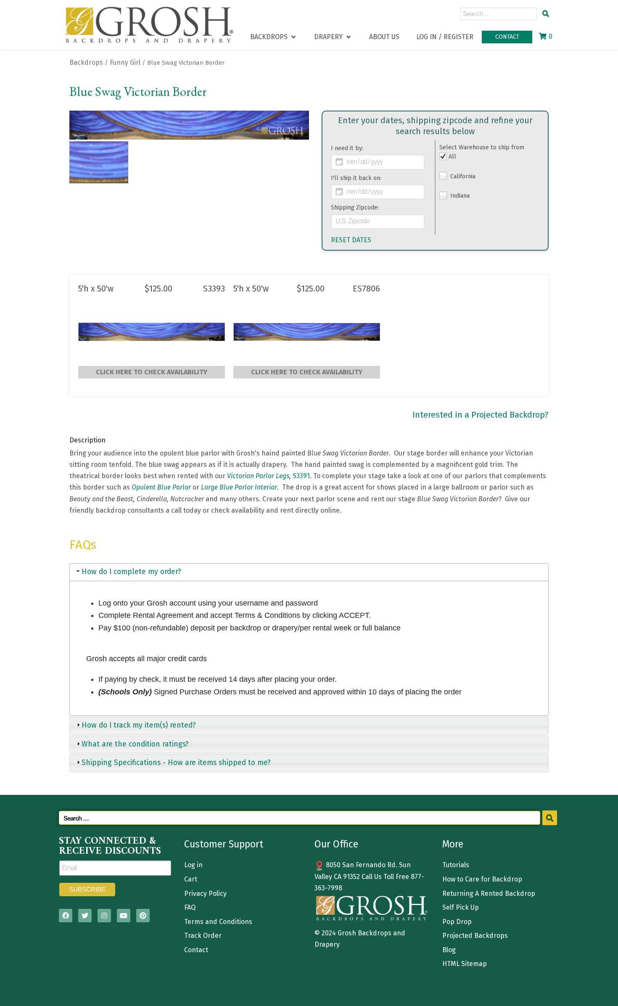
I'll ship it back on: (356, 178)
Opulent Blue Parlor (161, 487)
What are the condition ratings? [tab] (135, 744)
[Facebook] (65, 915)
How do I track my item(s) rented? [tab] (139, 725)
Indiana (459, 195)
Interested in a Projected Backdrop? (480, 415)
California (462, 176)
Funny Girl (125, 62)
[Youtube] (123, 915)
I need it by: (347, 148)
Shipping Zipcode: (355, 207)
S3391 (268, 476)
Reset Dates (351, 240)
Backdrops (86, 62)
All (452, 156)
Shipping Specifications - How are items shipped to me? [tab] (176, 762)
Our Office (336, 844)
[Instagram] (104, 915)
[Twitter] (85, 915)
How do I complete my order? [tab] (131, 571)
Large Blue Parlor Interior (239, 487)
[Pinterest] (143, 915)
